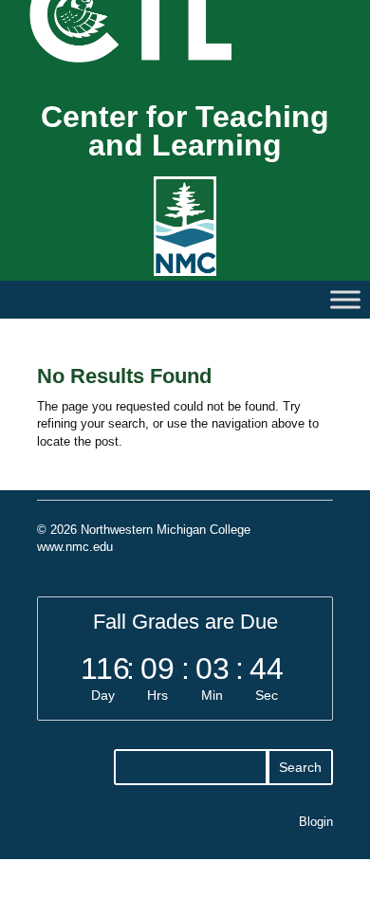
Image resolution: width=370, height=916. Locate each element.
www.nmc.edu (75, 547)
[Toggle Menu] (345, 299)
